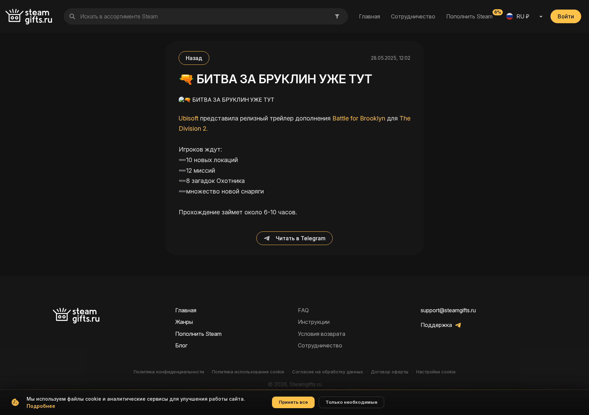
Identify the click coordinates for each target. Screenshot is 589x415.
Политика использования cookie (248, 371)
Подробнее (41, 406)
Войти (566, 16)
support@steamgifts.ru (448, 310)
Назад (194, 58)
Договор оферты (389, 371)
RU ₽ (522, 16)
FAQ (303, 310)
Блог (181, 345)
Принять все (293, 402)
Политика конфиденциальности (169, 371)
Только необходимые (351, 402)
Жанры (184, 322)
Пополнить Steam (469, 16)
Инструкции (314, 322)
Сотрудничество (413, 16)
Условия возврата (321, 334)
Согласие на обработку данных (327, 371)
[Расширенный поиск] (337, 16)
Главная (369, 16)
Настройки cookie (436, 371)
